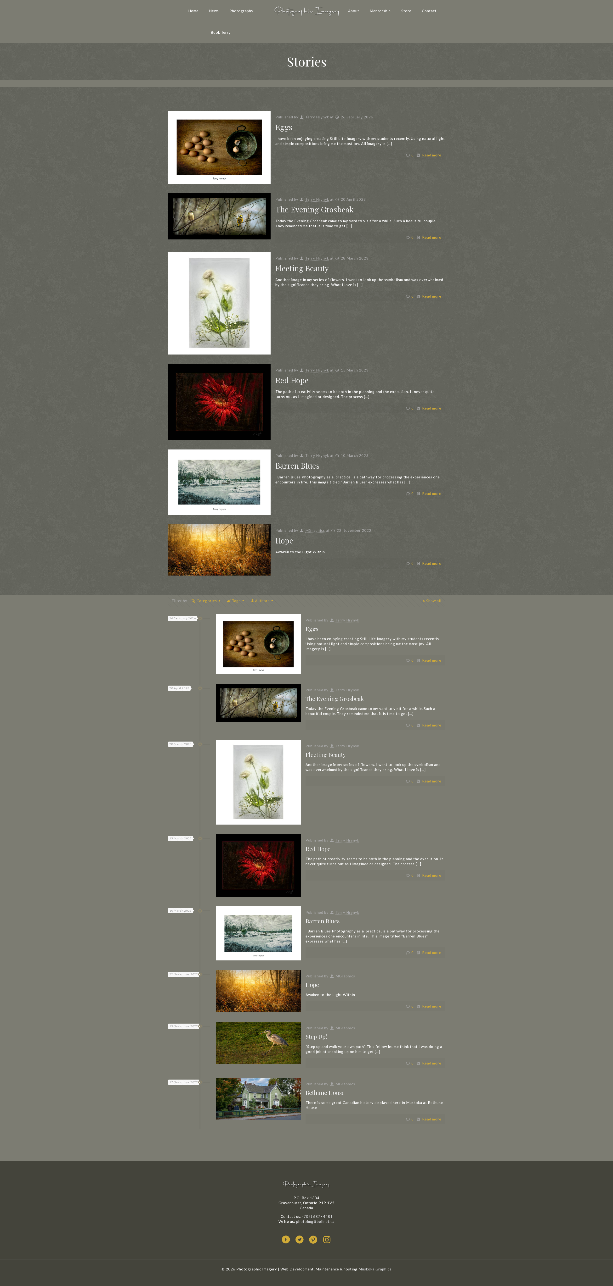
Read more (431, 155)
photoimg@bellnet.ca (315, 1221)
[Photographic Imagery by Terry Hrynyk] (306, 11)
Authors (262, 601)
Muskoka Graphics (375, 1269)
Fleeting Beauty (302, 268)
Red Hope (292, 380)
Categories (207, 601)
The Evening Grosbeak (314, 209)
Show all (433, 601)
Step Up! (316, 1036)
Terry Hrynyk (317, 117)
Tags (236, 601)
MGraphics (315, 530)
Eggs (283, 127)
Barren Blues (297, 465)
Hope (284, 540)
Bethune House (325, 1092)
